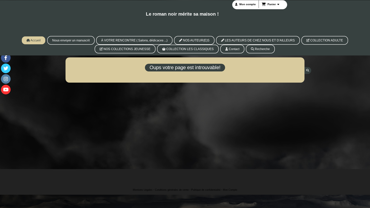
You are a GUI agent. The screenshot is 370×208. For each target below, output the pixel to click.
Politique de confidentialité (205, 189)
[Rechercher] (307, 70)
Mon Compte (230, 189)
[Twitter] (6, 68)
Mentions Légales (142, 189)
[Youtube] (6, 89)
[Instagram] (6, 79)
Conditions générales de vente (172, 189)
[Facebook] (6, 58)
